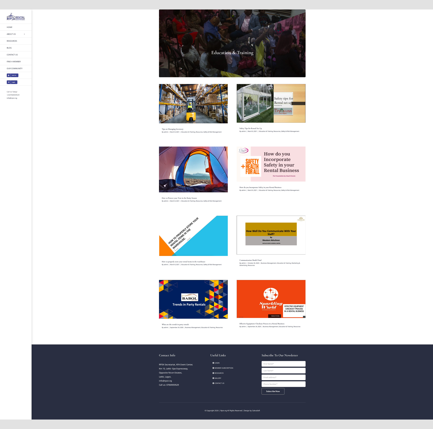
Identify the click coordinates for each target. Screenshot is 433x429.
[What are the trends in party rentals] (193, 299)
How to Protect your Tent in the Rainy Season (179, 198)
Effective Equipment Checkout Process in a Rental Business (262, 323)
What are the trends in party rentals (175, 324)
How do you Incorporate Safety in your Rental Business (260, 187)
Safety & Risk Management (204, 106)
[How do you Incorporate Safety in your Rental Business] (271, 164)
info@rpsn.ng (12, 98)
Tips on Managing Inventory (172, 129)
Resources (191, 106)
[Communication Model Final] (271, 235)
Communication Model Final (250, 260)
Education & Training (180, 106)
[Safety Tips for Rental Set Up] (271, 103)
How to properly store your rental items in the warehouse (183, 261)
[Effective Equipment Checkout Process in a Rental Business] (271, 299)
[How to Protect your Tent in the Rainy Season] (193, 169)
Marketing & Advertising (282, 237)
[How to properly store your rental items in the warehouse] (193, 236)
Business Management (251, 237)
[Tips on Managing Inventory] (193, 103)
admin (166, 132)
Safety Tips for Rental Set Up (251, 128)
